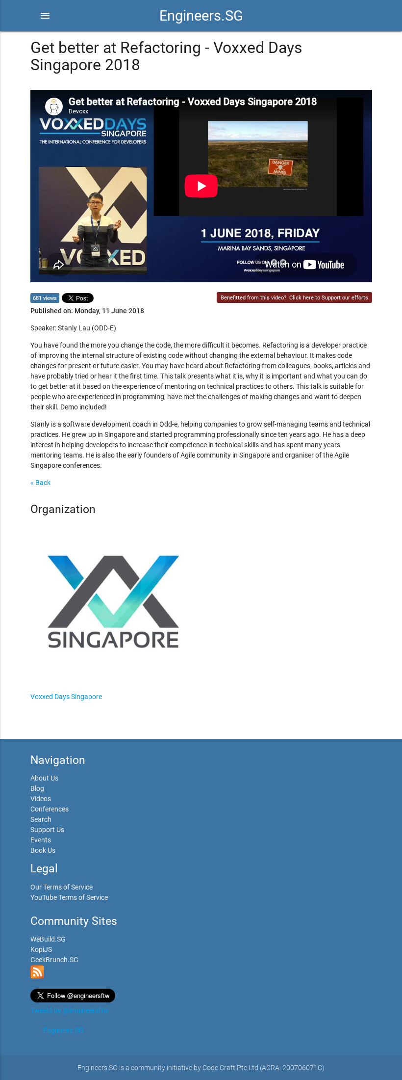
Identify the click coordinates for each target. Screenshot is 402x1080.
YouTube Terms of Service (69, 897)
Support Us (47, 830)
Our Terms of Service (61, 887)
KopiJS (41, 949)
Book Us (42, 850)
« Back (40, 482)
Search (40, 819)
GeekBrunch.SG (54, 960)
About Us (44, 778)
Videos (40, 799)
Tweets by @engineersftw (69, 1010)
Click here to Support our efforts (328, 298)
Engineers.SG (201, 15)
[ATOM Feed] (37, 976)
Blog (37, 788)
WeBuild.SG (48, 939)
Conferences (49, 809)
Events (40, 840)
